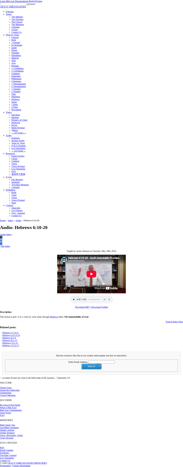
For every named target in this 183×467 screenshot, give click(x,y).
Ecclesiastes (16, 45)
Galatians (15, 73)
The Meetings (17, 24)
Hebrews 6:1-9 (9, 338)
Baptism (15, 117)
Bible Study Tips (7, 425)
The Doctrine (17, 19)
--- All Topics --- (18, 133)
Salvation (15, 115)
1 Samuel (15, 42)
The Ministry (17, 17)
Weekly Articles (7, 430)
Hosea (14, 50)
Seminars (15, 138)
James (14, 102)
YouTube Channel (8, 455)
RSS (2, 447)
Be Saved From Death (10, 405)
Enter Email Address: (78, 362)
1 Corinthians (17, 68)
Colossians (16, 81)
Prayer (14, 125)
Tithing (14, 130)
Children (15, 161)
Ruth (13, 40)
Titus (13, 94)
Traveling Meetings (20, 185)
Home (3, 220)
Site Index (5, 246)
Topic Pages (5, 413)
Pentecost (15, 122)
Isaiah (14, 47)
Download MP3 (82, 307)
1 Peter (14, 104)
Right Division (18, 128)
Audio (8, 135)
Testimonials (5, 393)
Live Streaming (18, 148)
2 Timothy (16, 91)
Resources (10, 153)
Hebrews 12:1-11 (10, 343)
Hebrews (15, 99)
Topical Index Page (174, 321)
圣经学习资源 (18, 174)
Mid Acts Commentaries (11, 410)
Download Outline (99, 307)
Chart (13, 195)
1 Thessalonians (18, 84)
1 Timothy (16, 89)
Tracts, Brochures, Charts (11, 435)
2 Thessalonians (18, 86)
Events (9, 177)
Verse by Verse (12, 35)
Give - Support (18, 213)
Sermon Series (17, 140)
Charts (14, 158)
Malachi (15, 58)
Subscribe (15, 208)
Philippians (16, 78)
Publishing (10, 190)
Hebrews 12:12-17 (10, 345)
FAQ (13, 171)
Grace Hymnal (18, 166)
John (13, 60)
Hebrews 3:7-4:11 (10, 332)
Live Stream (16, 210)
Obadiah (15, 53)
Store (13, 203)
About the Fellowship (10, 390)
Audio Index (5, 234)
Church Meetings (8, 395)
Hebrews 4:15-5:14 (11, 335)
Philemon (15, 96)
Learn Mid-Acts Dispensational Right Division (21, 1)
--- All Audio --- (18, 151)
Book (13, 192)
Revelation (16, 109)
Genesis (15, 37)
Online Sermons (7, 433)
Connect (9, 205)
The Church (16, 22)
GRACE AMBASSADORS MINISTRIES (27, 463)
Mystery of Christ (19, 120)
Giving (14, 29)
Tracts (14, 164)
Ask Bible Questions (9, 427)
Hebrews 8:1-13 (9, 340)
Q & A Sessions (18, 146)
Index (10, 220)
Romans (15, 66)
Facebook (4, 453)
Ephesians (16, 76)
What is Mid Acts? (8, 407)
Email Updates (6, 450)
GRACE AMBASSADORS (13, 7)
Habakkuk (16, 55)
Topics (9, 112)
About (8, 14)
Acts (13, 63)
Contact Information (21, 465)
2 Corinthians (17, 71)
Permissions (5, 465)
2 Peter (14, 107)
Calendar (15, 27)
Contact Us (16, 32)
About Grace (6, 387)
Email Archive (17, 156)
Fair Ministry (17, 179)
